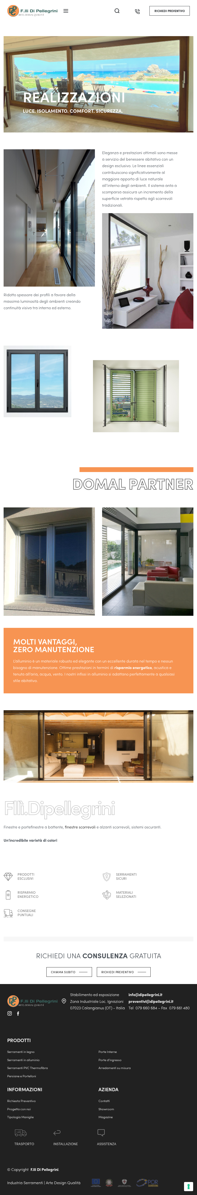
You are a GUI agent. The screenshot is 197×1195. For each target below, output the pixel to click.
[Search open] (117, 10)
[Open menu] (65, 11)
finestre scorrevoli (80, 827)
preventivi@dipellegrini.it (151, 1001)
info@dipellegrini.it (145, 994)
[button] (169, 11)
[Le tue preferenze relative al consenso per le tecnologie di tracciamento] (188, 1186)
